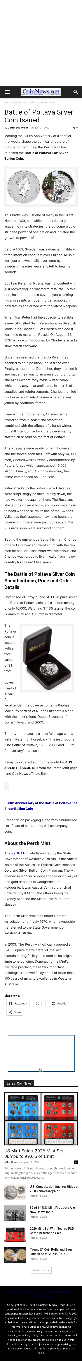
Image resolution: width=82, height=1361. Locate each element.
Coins (68, 1291)
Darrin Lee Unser (18, 127)
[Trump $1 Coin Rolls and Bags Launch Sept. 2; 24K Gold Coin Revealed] (15, 1255)
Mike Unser (11, 1162)
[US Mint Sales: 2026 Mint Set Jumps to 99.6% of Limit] (41, 1118)
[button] (7, 92)
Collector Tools (52, 1291)
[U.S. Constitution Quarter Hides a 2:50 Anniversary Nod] (15, 1192)
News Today (31, 1291)
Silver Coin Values (41, 1296)
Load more (39, 1270)
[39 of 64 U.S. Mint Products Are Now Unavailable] (15, 1213)
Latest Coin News (19, 1083)
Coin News (13, 1291)
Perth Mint (19, 853)
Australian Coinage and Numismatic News (30, 102)
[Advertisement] (41, 43)
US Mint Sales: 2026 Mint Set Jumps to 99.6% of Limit (34, 1153)
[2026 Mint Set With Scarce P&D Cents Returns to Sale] (15, 1234)
